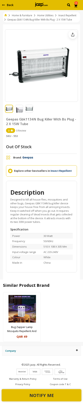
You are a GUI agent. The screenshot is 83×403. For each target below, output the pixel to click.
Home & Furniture (22, 15)
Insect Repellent (67, 15)
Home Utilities (45, 15)
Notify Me (41, 395)
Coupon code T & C (60, 384)
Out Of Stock (19, 146)
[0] (76, 6)
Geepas (27, 157)
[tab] (41, 351)
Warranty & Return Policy (22, 378)
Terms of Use (60, 378)
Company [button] (10, 351)
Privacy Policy (22, 384)
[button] (69, 5)
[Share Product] (72, 34)
